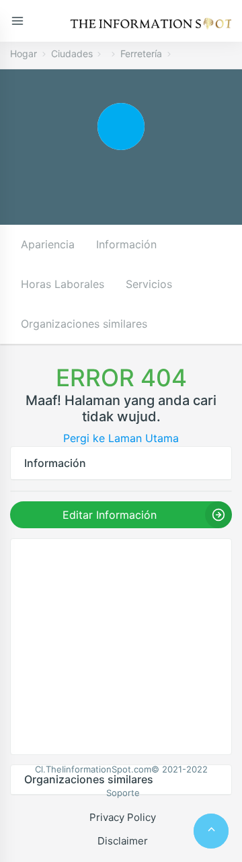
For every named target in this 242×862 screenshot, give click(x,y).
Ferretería (141, 53)
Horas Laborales (62, 284)
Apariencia (48, 244)
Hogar (23, 53)
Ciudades (72, 53)
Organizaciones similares (84, 323)
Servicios (149, 284)
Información (126, 244)
